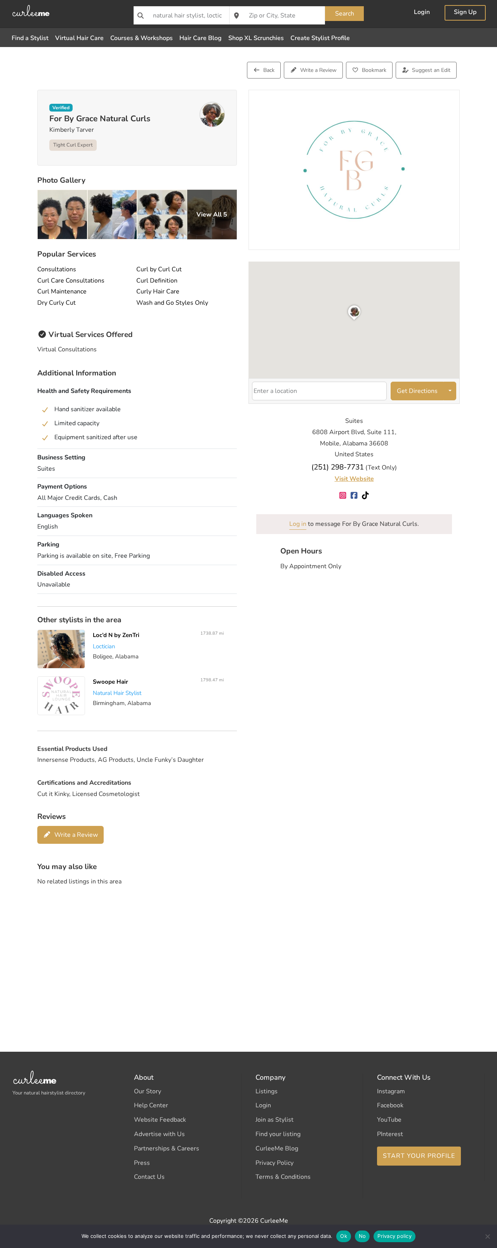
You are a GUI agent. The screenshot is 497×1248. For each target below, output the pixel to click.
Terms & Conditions (283, 1177)
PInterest (390, 1134)
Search (344, 13)
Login (422, 12)
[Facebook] (354, 496)
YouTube (389, 1119)
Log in (297, 524)
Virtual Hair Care (79, 38)
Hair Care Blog (200, 38)
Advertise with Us (159, 1134)
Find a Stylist (30, 38)
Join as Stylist (274, 1119)
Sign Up (465, 12)
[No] (487, 1236)
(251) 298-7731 (337, 467)
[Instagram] (343, 496)
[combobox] (181, 15)
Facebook (390, 1105)
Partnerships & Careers (166, 1148)
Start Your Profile (419, 1156)
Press (142, 1163)
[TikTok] (365, 496)
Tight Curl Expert (73, 144)
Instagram (391, 1091)
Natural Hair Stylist (117, 692)
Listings (266, 1091)
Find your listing (278, 1134)
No (362, 1236)
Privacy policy (394, 1236)
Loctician (104, 646)
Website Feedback (160, 1119)
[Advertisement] (248, 953)
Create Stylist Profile (320, 38)
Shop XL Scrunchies (256, 38)
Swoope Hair (110, 682)
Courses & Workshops (141, 38)
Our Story (147, 1091)
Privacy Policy (274, 1163)
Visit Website (354, 479)
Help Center (151, 1105)
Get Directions (417, 391)
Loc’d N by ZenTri (116, 635)
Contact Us (149, 1177)
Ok (343, 1236)
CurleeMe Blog (276, 1148)
